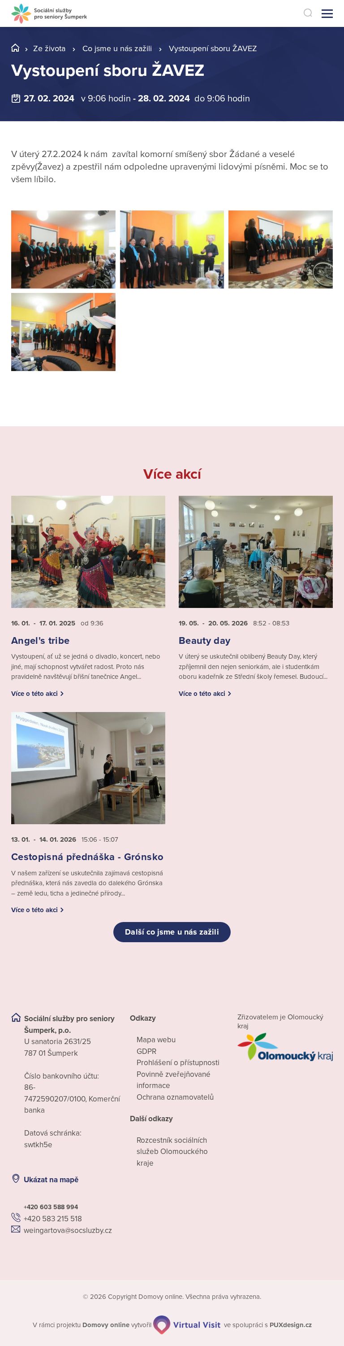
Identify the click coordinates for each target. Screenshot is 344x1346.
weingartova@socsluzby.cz (68, 1230)
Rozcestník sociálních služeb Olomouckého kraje (172, 1152)
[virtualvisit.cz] (186, 1324)
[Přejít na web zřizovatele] (285, 1047)
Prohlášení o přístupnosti (178, 1062)
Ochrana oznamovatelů (175, 1097)
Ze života (49, 48)
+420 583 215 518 (53, 1219)
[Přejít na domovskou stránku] (49, 14)
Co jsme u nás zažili (117, 48)
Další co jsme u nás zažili (172, 932)
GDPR (146, 1051)
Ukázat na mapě (51, 1179)
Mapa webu (156, 1039)
